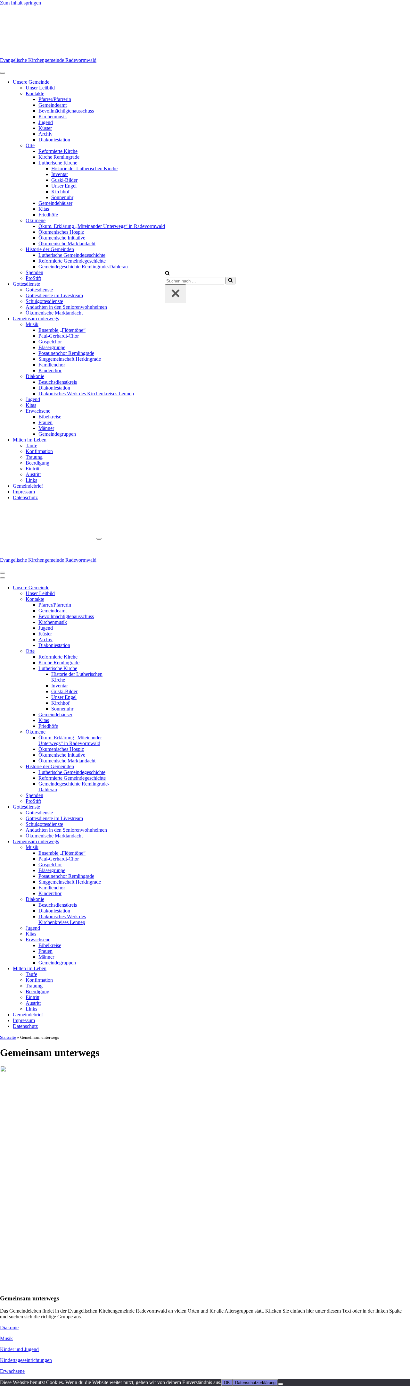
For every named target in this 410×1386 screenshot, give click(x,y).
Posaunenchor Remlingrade (66, 353)
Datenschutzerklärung (255, 1382)
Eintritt (32, 468)
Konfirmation (39, 451)
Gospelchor (50, 341)
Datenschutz (25, 497)
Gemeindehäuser (55, 203)
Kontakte (35, 93)
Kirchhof (60, 191)
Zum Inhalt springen (20, 2)
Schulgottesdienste (44, 301)
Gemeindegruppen (57, 434)
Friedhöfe (48, 214)
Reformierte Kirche (58, 151)
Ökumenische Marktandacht (66, 243)
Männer (46, 428)
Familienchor (51, 364)
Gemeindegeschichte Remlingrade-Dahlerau (83, 266)
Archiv (45, 134)
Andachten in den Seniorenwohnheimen (66, 307)
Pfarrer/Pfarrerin (54, 99)
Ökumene (35, 220)
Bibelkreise (49, 416)
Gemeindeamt (52, 105)
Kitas (43, 209)
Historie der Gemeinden (50, 249)
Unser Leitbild (40, 87)
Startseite (8, 1037)
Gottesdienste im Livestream (54, 295)
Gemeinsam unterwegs (36, 318)
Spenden (34, 272)
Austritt (33, 474)
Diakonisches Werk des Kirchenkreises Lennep (86, 393)
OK (227, 1382)
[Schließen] (175, 293)
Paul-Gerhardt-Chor (58, 336)
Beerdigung (37, 463)
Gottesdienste (26, 284)
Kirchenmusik (52, 116)
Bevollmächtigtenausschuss (66, 110)
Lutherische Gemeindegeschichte (71, 255)
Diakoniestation (54, 139)
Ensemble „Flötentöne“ (62, 330)
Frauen (45, 422)
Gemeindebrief (28, 486)
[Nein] (280, 1384)
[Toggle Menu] (2, 73)
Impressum (24, 491)
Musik (32, 324)
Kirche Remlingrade (58, 157)
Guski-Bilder (64, 180)
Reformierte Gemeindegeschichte (72, 261)
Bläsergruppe (51, 347)
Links (31, 480)
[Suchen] (167, 273)
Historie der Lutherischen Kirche (84, 168)
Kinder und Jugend (19, 1349)
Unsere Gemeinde (31, 82)
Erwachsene (38, 411)
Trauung (34, 457)
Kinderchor (50, 370)
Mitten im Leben (29, 439)
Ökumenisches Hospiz (61, 232)
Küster (45, 128)
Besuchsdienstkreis (57, 382)
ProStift (33, 278)
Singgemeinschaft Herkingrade (69, 359)
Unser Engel (64, 186)
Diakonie (35, 376)
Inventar (59, 174)
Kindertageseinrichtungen (26, 1360)
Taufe (31, 445)
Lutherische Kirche (57, 162)
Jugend (45, 122)
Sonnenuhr (62, 197)
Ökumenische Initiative (61, 237)
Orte (30, 145)
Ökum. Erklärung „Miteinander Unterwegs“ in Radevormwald (101, 226)
